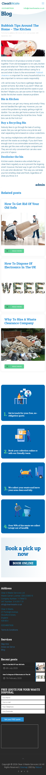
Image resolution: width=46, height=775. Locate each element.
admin (12, 33)
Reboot (39, 767)
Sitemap (23, 767)
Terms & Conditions (9, 630)
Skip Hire (5, 644)
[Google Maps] (27, 771)
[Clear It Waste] (11, 3)
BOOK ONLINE (23, 563)
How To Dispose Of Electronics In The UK (20, 265)
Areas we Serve (8, 647)
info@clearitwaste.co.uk (11, 604)
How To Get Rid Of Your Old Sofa (21, 205)
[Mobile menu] (43, 3)
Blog (3, 650)
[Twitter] (21, 771)
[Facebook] (18, 771)
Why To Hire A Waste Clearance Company (20, 321)
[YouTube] (24, 771)
